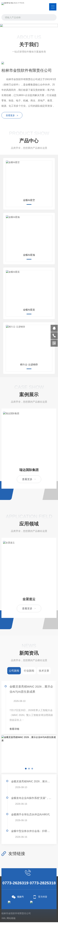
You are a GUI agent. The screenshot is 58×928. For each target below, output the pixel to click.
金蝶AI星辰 (29, 309)
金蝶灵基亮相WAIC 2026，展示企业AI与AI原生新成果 (31, 689)
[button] (25, 26)
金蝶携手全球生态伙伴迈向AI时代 (30, 814)
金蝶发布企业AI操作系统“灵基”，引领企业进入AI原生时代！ (31, 798)
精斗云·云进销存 (29, 364)
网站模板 (11, 918)
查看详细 (15, 729)
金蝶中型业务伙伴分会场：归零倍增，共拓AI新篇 (31, 831)
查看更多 (29, 479)
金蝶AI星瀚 (29, 255)
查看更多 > (12, 115)
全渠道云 (29, 599)
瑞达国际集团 (29, 470)
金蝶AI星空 (29, 200)
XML (3, 918)
